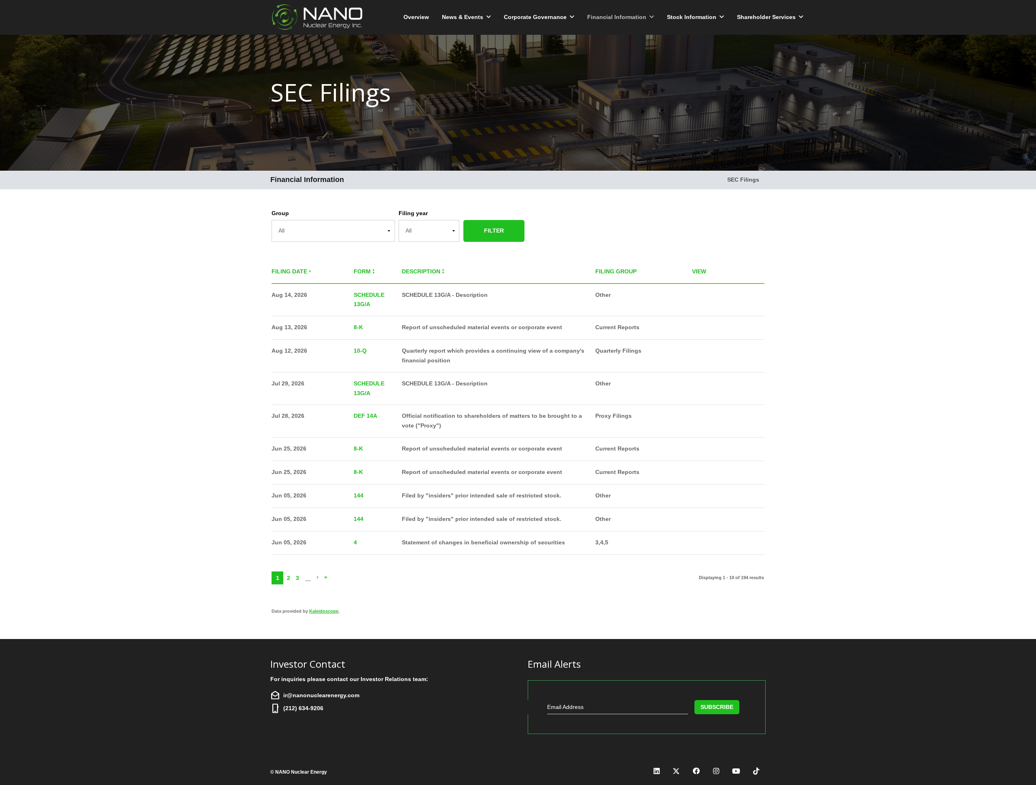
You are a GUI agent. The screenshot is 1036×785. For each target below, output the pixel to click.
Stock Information (691, 17)
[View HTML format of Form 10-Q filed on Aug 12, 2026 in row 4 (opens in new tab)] (697, 351)
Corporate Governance (535, 17)
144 (358, 495)
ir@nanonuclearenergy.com (321, 695)
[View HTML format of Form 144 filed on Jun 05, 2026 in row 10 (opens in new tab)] (697, 519)
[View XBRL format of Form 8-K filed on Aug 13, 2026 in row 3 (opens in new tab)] (737, 328)
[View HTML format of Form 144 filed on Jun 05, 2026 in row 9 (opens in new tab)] (697, 496)
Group (280, 213)
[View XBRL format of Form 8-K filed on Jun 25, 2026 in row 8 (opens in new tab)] (737, 473)
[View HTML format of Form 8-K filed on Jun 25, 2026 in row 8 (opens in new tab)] (697, 473)
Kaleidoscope (323, 611)
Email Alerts (554, 664)
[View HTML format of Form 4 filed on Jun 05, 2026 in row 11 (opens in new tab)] (697, 543)
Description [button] (421, 271)
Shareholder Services (766, 17)
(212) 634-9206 (303, 708)
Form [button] (362, 271)
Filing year (413, 213)
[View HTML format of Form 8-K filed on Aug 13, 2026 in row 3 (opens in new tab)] (697, 328)
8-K (358, 327)
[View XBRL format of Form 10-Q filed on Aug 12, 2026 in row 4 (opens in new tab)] (737, 351)
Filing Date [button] (289, 271)
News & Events (462, 17)
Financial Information (616, 17)
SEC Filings (743, 179)
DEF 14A (365, 416)
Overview (416, 17)
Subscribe (717, 707)
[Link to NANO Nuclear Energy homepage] (319, 17)
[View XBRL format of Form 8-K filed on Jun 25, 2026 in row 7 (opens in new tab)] (737, 449)
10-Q (360, 350)
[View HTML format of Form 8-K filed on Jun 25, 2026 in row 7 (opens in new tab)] (697, 449)
